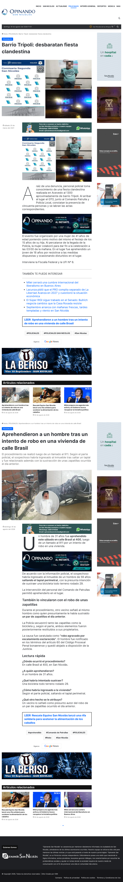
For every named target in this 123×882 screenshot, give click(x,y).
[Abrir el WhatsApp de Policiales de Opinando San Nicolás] (57, 131)
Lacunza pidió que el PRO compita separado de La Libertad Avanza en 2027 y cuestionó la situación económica (57, 293)
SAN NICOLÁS (48, 6)
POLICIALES (74, 6)
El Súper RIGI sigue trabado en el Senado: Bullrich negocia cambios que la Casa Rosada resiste (57, 301)
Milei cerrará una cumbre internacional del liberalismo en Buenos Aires (52, 284)
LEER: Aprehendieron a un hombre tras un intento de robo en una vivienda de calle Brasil (56, 321)
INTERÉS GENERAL (88, 6)
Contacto (58, 878)
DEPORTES (101, 6)
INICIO (38, 6)
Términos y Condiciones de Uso (109, 878)
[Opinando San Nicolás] (18, 12)
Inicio (5, 34)
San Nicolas (81, 333)
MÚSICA (111, 6)
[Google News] (51, 341)
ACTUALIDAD (61, 6)
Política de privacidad (72, 878)
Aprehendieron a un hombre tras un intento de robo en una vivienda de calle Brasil (15, 407)
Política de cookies (88, 878)
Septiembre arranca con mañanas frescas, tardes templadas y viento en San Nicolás (56, 309)
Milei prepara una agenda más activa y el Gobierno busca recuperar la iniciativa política (76, 407)
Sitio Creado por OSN (50, 874)
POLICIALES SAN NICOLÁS (57, 333)
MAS (118, 6)
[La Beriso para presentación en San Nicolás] (47, 361)
